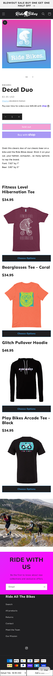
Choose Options (27, 258)
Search (9, 604)
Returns (9, 617)
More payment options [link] (26, 142)
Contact (9, 623)
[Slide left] (20, 77)
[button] (3, 14)
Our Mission (11, 636)
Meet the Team (13, 630)
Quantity (6, 111)
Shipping (5, 101)
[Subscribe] (44, 587)
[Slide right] (33, 77)
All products (11, 611)
